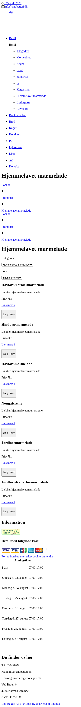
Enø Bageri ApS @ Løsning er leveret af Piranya (31, 703)
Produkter (7, 197)
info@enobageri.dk (16, 6)
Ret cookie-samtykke (40, 556)
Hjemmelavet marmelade (16, 210)
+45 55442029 (12, 3)
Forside (6, 185)
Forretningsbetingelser (15, 556)
